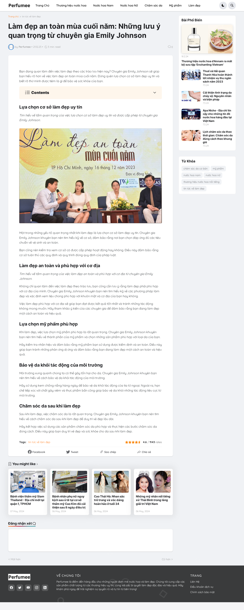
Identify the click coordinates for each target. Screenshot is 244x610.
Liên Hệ (194, 581)
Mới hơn (15, 559)
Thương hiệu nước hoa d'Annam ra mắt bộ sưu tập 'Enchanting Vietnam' (206, 63)
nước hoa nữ (213, 175)
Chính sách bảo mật (202, 592)
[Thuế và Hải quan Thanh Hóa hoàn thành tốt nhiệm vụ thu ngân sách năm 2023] (191, 74)
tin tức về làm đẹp (31, 16)
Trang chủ (13, 16)
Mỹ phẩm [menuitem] (175, 5)
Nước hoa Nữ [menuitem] (129, 5)
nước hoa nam (192, 175)
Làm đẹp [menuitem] (194, 5)
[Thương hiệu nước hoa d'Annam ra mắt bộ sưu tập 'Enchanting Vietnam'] (207, 39)
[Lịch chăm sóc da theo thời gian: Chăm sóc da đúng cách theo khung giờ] (191, 135)
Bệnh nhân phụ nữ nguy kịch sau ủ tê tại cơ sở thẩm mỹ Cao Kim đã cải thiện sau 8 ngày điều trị (69, 502)
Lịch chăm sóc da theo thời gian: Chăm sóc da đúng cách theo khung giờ (218, 137)
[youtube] (28, 588)
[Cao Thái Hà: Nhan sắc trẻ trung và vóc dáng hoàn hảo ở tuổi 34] (111, 481)
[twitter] (20, 588)
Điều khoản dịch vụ (201, 587)
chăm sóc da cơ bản (196, 168)
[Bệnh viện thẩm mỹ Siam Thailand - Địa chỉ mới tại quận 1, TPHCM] (27, 481)
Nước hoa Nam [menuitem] (103, 5)
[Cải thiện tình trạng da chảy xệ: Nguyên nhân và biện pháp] (191, 96)
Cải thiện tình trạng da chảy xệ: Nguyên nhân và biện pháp (217, 96)
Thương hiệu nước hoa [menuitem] (71, 5)
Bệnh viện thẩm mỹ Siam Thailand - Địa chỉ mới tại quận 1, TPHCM (27, 500)
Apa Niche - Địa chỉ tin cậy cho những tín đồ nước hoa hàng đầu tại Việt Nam (217, 115)
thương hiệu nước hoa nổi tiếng (201, 181)
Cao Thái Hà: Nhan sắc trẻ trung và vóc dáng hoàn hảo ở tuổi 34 (109, 500)
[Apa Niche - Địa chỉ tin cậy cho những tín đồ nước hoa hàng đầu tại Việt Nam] (191, 114)
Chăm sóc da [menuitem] (153, 5)
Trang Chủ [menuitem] (42, 5)
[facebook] (11, 588)
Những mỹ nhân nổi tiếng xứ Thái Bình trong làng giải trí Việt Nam (153, 500)
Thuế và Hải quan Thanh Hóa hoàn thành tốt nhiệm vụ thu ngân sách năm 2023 (217, 76)
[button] (223, 5)
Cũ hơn (166, 559)
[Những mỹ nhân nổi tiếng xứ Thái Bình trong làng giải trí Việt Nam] (153, 481)
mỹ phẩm (218, 168)
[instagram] (36, 588)
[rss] (45, 588)
